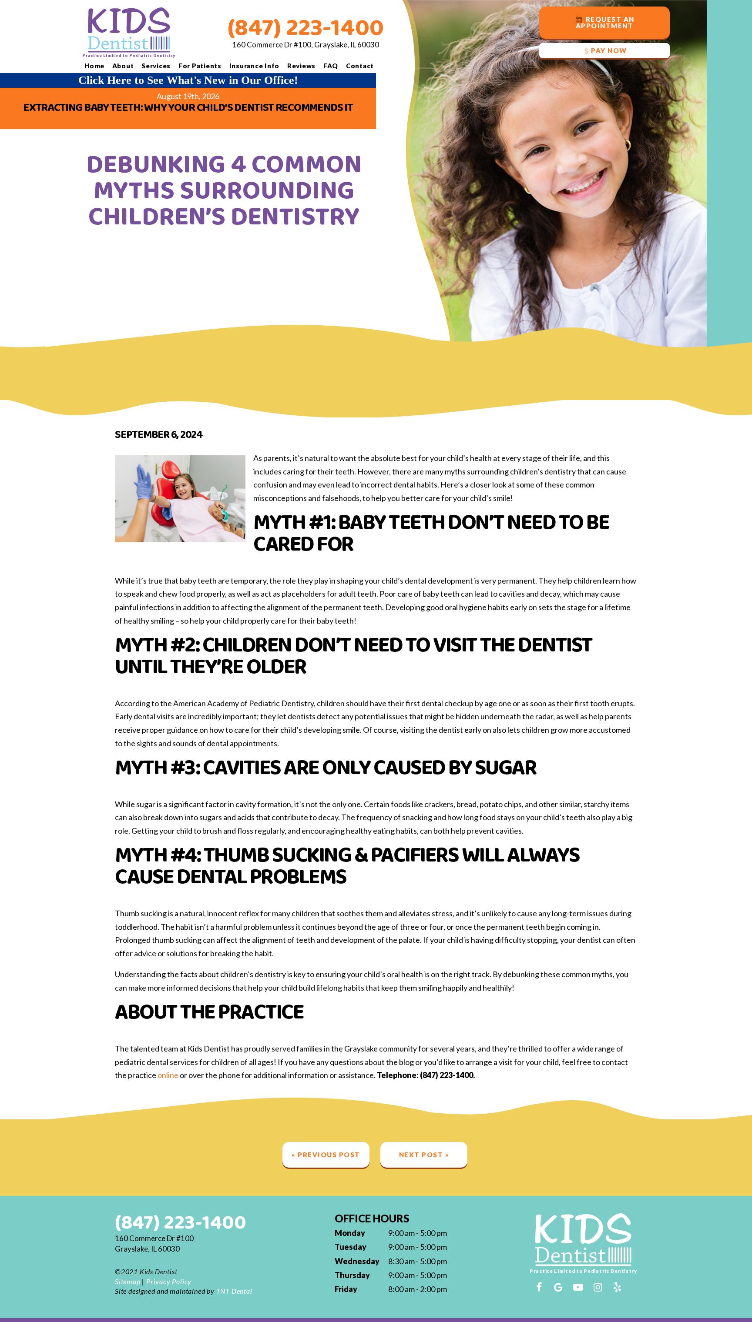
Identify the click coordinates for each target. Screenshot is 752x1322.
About (123, 66)
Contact (360, 66)
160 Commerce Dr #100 (154, 1243)
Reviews (301, 66)
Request (605, 22)
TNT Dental (234, 1291)
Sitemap (128, 1281)
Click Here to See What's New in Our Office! (188, 80)
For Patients (200, 66)
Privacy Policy (168, 1281)
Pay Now (609, 50)
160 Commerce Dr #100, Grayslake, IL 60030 (305, 44)
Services (156, 66)
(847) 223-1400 (306, 28)
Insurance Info (254, 66)
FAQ (330, 66)
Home (94, 66)
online (168, 1075)
